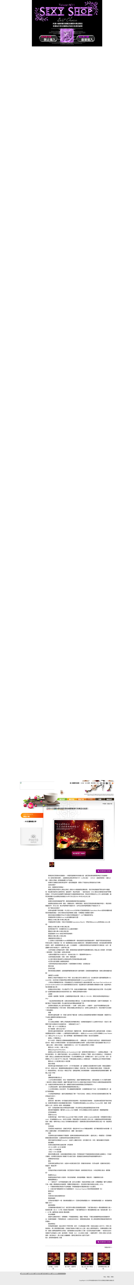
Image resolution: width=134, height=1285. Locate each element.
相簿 (99, 799)
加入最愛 (87, 783)
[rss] (113, 783)
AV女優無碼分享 (30, 821)
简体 (98, 783)
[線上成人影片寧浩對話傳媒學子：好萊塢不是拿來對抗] (87, 1259)
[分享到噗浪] (110, 783)
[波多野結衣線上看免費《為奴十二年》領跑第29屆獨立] (104, 1259)
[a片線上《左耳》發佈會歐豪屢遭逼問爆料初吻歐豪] (53, 1259)
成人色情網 (101, 950)
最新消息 (71, 799)
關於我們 (62, 799)
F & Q (90, 799)
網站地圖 (93, 783)
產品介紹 (81, 799)
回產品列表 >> (108, 1247)
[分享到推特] (101, 783)
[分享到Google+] (107, 783)
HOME (82, 783)
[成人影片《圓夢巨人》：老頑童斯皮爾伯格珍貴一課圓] (70, 1259)
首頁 (105, 803)
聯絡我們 (109, 799)
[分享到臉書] (104, 783)
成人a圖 (66, 945)
